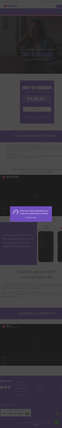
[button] (50, 208)
